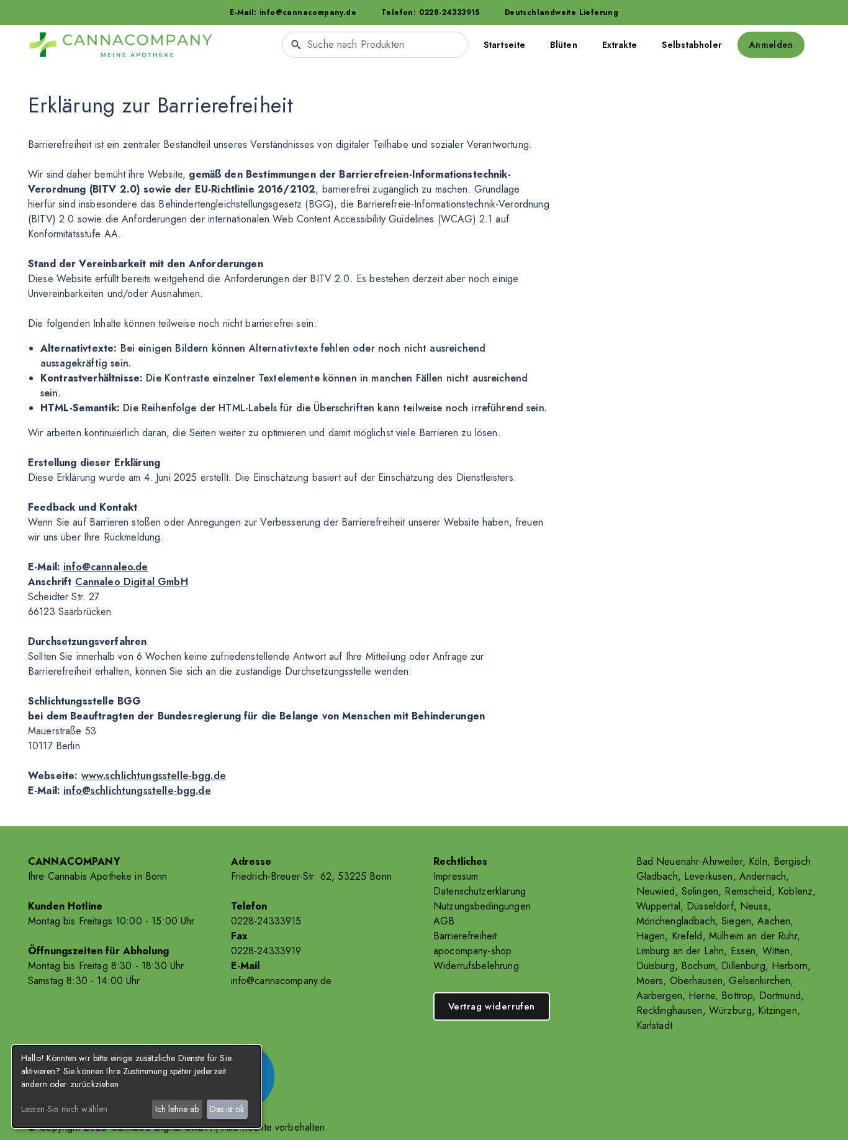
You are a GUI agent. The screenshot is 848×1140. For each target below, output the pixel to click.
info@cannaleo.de (105, 567)
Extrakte (620, 45)
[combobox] (375, 44)
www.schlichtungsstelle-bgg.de (153, 775)
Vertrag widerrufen (491, 1006)
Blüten (563, 45)
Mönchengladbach (675, 921)
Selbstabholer (691, 45)
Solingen (700, 891)
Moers (650, 981)
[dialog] (136, 1087)
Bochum (698, 966)
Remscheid (747, 891)
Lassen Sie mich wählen (64, 1109)
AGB (443, 921)
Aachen (773, 921)
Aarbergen (659, 995)
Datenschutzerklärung (479, 891)
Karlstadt (654, 1025)
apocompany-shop (472, 951)
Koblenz (795, 891)
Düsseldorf (710, 906)
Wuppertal (658, 906)
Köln (758, 861)
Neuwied (655, 891)
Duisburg (655, 966)
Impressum (455, 876)
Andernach (762, 876)
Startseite (504, 45)
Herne (701, 995)
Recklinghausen (669, 1010)
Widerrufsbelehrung (476, 966)
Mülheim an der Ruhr (753, 936)
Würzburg (730, 1010)
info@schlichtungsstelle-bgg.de (137, 790)
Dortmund (780, 995)
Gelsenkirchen (759, 981)
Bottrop (736, 995)
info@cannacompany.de (281, 981)
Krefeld (687, 936)
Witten (776, 951)
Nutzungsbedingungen (482, 906)
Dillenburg (743, 966)
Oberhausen (696, 981)
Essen (743, 951)
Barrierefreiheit (465, 936)
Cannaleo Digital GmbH (131, 582)
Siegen (736, 921)
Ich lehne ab (177, 1109)
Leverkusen (708, 876)
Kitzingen (777, 1010)
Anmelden (771, 45)
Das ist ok (227, 1109)
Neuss (754, 906)
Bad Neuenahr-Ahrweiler (689, 861)
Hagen (650, 936)
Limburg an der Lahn (680, 951)
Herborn (790, 966)
